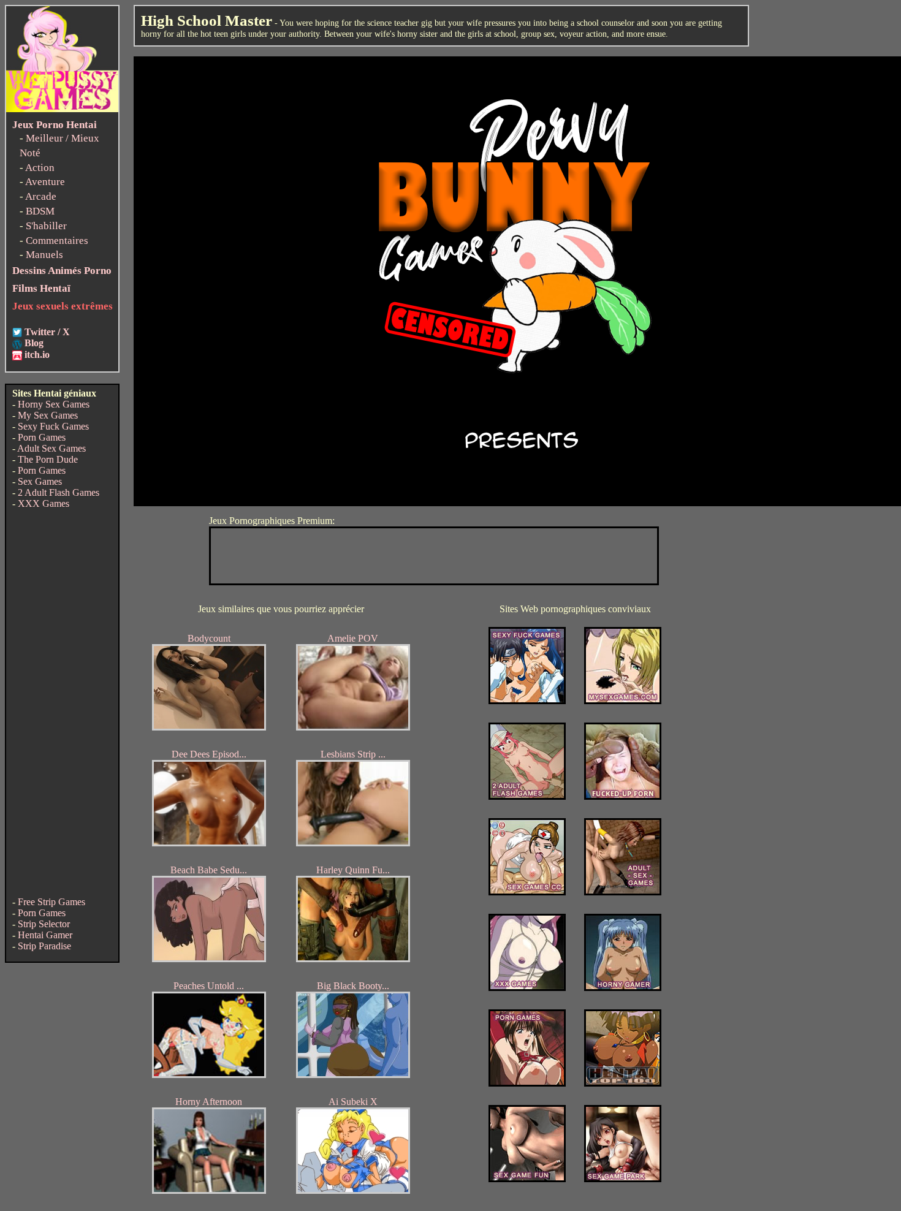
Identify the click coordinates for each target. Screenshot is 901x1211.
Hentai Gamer (45, 935)
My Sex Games (48, 415)
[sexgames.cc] (527, 892)
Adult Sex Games (51, 448)
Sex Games (40, 481)
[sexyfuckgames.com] (527, 701)
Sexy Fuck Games (53, 426)
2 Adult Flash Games (58, 492)
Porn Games (42, 437)
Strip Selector (44, 924)
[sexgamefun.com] (527, 1179)
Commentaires (57, 240)
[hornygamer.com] (622, 987)
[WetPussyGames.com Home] (62, 109)
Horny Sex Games (53, 404)
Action (40, 167)
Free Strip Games (51, 902)
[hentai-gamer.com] (622, 1083)
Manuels (44, 254)
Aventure (45, 182)
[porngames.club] (622, 1179)
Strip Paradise (44, 946)
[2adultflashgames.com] (527, 796)
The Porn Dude (48, 459)
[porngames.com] (527, 1083)
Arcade (40, 196)
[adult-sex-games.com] (622, 892)
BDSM (40, 211)
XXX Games (43, 503)
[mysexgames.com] (622, 701)
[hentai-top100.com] (622, 796)
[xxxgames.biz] (527, 987)
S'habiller (46, 226)
